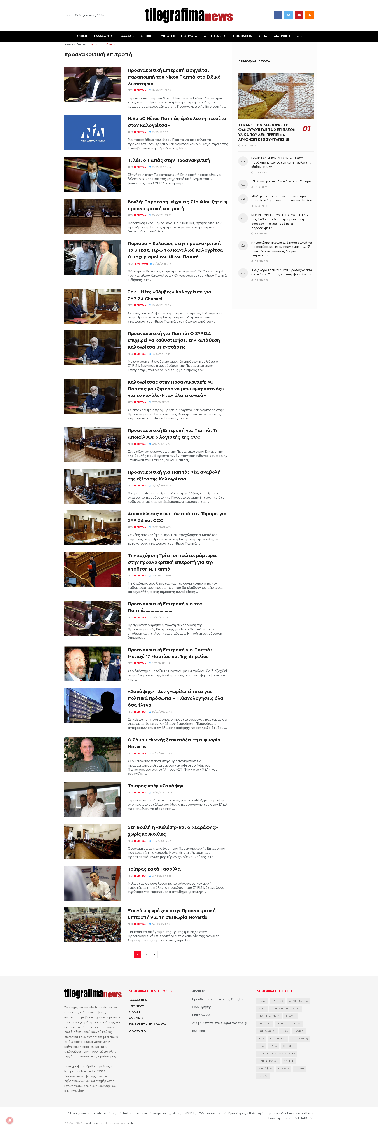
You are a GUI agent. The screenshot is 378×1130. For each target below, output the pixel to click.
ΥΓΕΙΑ (263, 36)
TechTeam (140, 90)
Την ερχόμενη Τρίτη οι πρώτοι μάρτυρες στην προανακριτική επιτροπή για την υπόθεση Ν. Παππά (173, 562)
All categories (77, 1113)
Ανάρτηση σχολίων (166, 1113)
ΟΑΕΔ (273, 1046)
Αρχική (68, 44)
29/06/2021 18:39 (161, 90)
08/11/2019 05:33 (161, 876)
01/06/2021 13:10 (162, 264)
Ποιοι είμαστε (277, 1118)
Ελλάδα (298, 1031)
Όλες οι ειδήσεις (211, 1113)
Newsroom (140, 264)
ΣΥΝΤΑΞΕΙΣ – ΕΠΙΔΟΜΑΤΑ (178, 36)
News (262, 1001)
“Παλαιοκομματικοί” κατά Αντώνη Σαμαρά (281, 181)
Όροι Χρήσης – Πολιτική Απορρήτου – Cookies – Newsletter (269, 1113)
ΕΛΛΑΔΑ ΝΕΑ (103, 36)
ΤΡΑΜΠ (299, 1068)
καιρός (263, 1076)
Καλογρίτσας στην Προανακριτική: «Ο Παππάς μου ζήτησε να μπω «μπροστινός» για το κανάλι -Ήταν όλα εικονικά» (176, 389)
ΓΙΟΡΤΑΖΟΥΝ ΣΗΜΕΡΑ (285, 1008)
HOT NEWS (136, 1006)
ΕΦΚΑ (284, 1031)
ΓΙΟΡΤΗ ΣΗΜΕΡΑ (269, 1016)
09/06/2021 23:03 (161, 132)
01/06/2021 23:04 (161, 215)
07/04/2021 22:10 (161, 617)
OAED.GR (277, 1001)
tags (115, 1113)
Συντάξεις (265, 1068)
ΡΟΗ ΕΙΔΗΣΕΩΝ (303, 1118)
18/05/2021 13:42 (161, 354)
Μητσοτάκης (300, 1038)
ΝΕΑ (261, 1046)
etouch (128, 1123)
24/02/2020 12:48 (161, 753)
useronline (141, 1113)
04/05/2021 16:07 (161, 485)
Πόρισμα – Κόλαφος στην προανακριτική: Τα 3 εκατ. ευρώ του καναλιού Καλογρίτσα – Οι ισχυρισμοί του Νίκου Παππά (177, 250)
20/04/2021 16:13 (161, 527)
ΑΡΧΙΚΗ (81, 36)
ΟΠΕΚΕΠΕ (289, 1046)
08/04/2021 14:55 (161, 576)
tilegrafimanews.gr (93, 1123)
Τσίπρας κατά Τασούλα (154, 869)
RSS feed (198, 1030)
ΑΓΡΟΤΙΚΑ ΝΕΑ (214, 36)
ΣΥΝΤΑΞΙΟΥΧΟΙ (268, 1061)
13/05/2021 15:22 (160, 444)
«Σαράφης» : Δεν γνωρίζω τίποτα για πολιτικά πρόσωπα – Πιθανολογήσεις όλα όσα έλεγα (176, 698)
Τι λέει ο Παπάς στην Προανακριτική (169, 160)
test (125, 1113)
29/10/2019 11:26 (160, 924)
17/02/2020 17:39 (161, 841)
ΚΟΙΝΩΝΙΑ (135, 1018)
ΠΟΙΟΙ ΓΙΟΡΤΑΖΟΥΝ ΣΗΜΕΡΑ (277, 1053)
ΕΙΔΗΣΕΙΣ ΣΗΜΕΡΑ (288, 1023)
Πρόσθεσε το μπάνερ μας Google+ (217, 999)
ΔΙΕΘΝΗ (146, 36)
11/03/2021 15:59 (160, 663)
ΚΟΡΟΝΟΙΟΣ (278, 1038)
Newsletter (99, 1113)
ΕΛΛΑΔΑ (125, 36)
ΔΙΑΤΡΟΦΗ (282, 36)
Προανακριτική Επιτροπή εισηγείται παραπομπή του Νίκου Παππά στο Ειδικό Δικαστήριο (174, 77)
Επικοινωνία (201, 1014)
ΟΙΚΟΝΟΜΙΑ (137, 1030)
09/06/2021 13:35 (161, 167)
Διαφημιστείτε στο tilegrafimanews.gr (219, 1023)
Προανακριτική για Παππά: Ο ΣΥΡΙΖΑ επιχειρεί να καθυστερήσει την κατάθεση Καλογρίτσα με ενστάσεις (174, 340)
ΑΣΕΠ (262, 1008)
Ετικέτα (81, 44)
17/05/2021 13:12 (160, 402)
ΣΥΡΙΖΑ (289, 1061)
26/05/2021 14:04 (161, 305)
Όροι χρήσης (202, 1007)
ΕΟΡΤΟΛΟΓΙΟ (267, 1031)
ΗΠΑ (261, 1038)
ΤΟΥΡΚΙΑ (283, 1068)
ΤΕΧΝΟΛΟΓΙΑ (242, 36)
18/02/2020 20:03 (161, 792)
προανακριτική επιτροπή (105, 44)
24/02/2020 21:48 (161, 712)
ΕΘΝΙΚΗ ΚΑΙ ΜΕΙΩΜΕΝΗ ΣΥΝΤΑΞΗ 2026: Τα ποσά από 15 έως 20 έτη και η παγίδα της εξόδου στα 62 (281, 162)
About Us (199, 991)
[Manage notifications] (9, 1120)
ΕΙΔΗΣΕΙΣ (265, 1023)
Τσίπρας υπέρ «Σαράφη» (156, 785)
